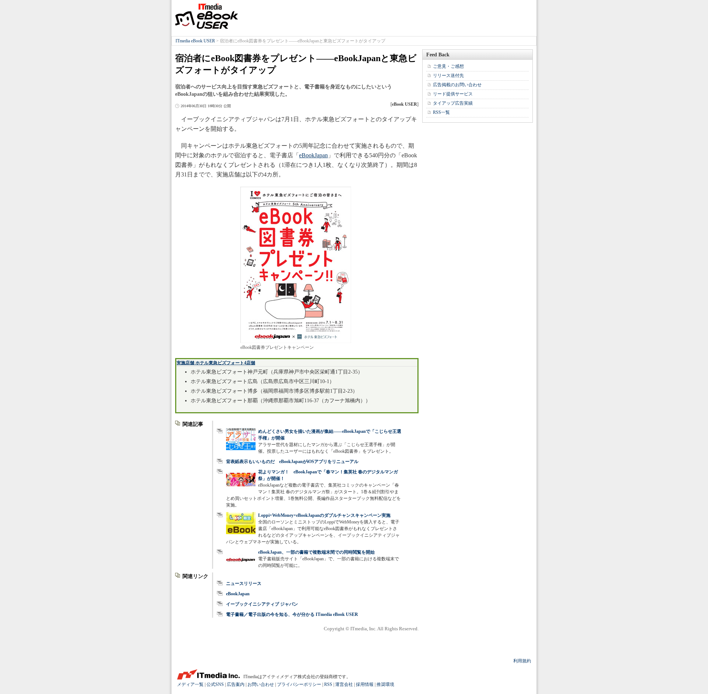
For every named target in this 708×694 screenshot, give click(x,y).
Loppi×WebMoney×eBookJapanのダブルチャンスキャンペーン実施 (324, 515)
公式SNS (215, 684)
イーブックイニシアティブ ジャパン (262, 604)
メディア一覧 (190, 684)
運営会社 (344, 684)
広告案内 (235, 684)
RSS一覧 (441, 112)
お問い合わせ (260, 684)
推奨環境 (385, 684)
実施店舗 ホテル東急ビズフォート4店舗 (216, 362)
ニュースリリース (243, 583)
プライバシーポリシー (299, 684)
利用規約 (522, 660)
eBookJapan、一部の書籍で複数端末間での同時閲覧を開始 (316, 552)
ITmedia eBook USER (206, 16)
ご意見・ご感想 (448, 66)
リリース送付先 (448, 75)
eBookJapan (313, 155)
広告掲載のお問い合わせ (457, 84)
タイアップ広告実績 (453, 103)
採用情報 (365, 684)
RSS (328, 684)
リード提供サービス (453, 94)
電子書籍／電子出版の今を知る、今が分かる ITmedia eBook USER (292, 614)
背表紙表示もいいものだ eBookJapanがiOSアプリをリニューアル (292, 461)
